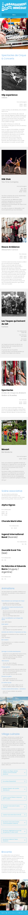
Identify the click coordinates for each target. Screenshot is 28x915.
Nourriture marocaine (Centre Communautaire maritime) (11, 822)
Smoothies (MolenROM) (9, 781)
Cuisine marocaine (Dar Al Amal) (12, 814)
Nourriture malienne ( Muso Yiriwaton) (10, 840)
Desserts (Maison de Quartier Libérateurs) (11, 789)
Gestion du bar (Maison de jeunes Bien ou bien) (12, 798)
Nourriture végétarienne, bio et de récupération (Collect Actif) (12, 831)
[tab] (14, 772)
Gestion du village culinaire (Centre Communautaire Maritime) (10, 772)
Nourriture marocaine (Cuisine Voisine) (11, 806)
